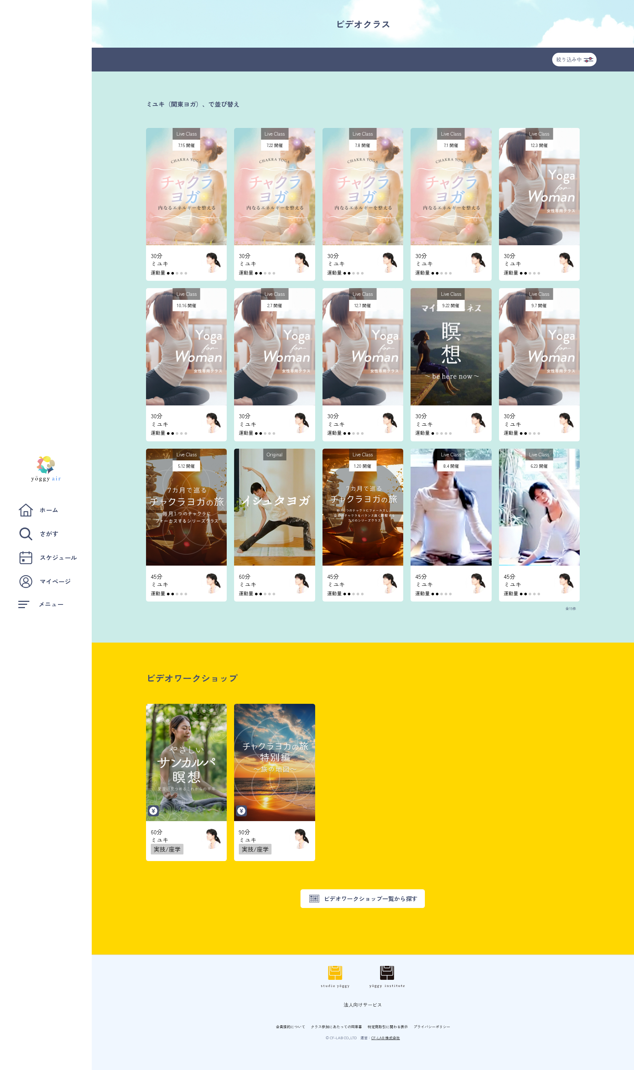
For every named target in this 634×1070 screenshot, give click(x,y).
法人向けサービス (363, 1004)
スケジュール (58, 557)
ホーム (49, 509)
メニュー (51, 603)
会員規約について (290, 1026)
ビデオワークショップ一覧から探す (371, 898)
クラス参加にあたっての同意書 (336, 1026)
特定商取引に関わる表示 (388, 1026)
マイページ (55, 581)
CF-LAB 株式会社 (385, 1037)
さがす (49, 533)
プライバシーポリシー (431, 1026)
